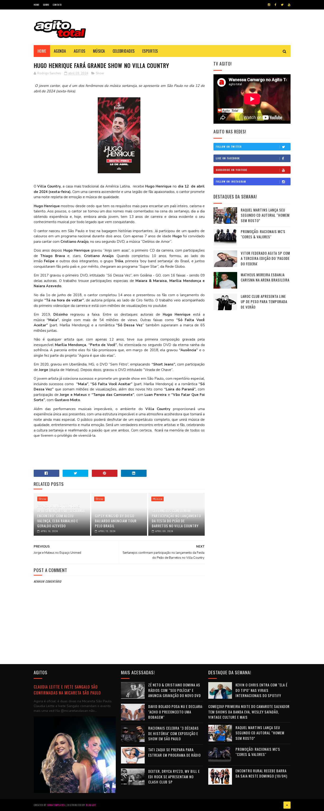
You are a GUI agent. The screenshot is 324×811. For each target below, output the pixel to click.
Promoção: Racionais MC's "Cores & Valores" (263, 234)
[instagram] (269, 4)
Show (100, 73)
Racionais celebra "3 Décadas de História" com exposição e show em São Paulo (173, 733)
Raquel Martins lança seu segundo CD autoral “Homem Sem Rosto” (265, 215)
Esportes (150, 51)
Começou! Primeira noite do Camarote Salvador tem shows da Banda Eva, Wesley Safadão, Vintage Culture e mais (249, 712)
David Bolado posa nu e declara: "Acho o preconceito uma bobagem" (175, 712)
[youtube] (289, 4)
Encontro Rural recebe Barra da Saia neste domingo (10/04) (261, 773)
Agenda (60, 51)
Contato (57, 4)
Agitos (79, 51)
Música (99, 51)
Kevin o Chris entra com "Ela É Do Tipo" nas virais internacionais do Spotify (261, 690)
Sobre (46, 4)
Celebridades (124, 51)
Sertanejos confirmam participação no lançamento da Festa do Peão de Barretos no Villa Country (176, 518)
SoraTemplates (56, 805)
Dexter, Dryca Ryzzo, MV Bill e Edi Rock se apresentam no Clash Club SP (174, 776)
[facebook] (275, 4)
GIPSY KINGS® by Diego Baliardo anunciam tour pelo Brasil (116, 520)
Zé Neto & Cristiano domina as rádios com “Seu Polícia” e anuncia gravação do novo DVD (174, 690)
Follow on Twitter (229, 146)
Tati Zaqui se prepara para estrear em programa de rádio (174, 752)
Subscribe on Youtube (231, 170)
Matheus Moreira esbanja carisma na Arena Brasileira (265, 277)
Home (36, 4)
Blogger (91, 805)
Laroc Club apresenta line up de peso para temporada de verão (264, 301)
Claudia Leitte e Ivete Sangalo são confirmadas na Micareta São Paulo (67, 690)
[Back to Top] (287, 805)
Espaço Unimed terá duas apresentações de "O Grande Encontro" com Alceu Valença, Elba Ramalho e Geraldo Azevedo (61, 515)
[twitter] (282, 4)
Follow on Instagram (231, 181)
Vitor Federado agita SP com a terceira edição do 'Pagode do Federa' (265, 258)
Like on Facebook (228, 158)
